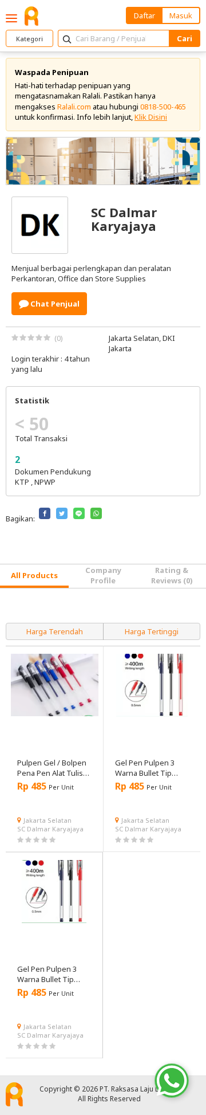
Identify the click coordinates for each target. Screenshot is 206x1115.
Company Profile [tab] (103, 575)
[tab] (34, 576)
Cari (184, 38)
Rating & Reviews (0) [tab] (172, 575)
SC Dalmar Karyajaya (50, 829)
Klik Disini (150, 117)
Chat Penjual (54, 304)
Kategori (29, 38)
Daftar (144, 15)
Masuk (180, 15)
